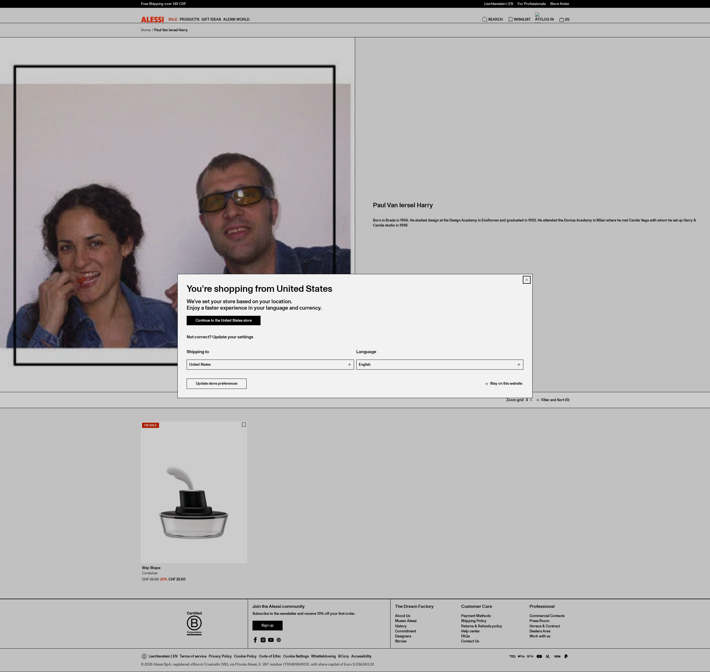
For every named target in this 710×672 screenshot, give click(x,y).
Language (366, 352)
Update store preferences (216, 384)
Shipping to (198, 352)
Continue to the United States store (224, 320)
